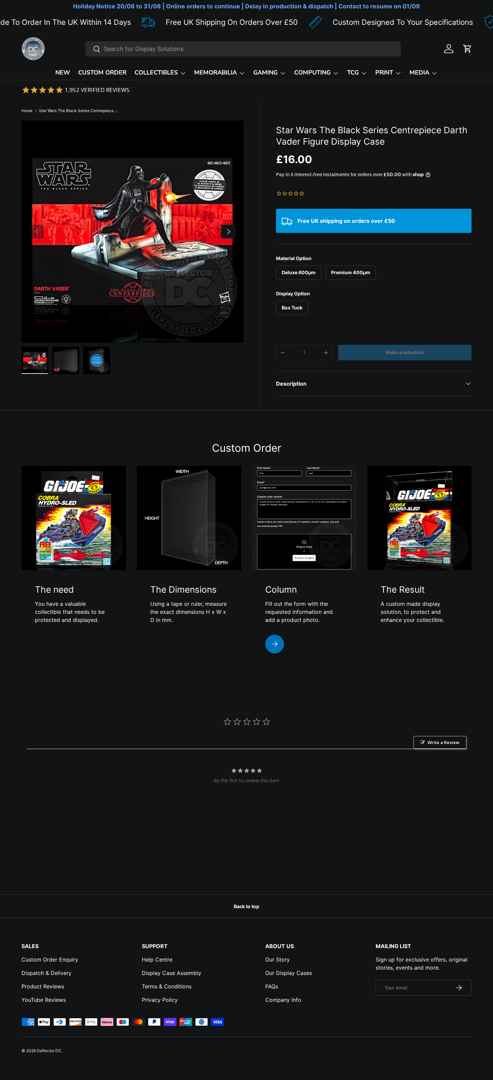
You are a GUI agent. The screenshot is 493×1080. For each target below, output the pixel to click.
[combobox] (243, 48)
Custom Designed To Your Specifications (356, 22)
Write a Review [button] (443, 742)
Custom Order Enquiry (49, 959)
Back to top (246, 906)
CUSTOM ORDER (102, 72)
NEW (62, 72)
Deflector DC (49, 1050)
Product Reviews (42, 986)
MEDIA (419, 72)
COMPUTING (312, 72)
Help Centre (157, 959)
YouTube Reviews (43, 999)
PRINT (384, 72)
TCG (353, 72)
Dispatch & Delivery (46, 973)
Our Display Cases (288, 973)
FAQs (271, 986)
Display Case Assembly (171, 973)
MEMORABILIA (215, 72)
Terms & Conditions (166, 986)
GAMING (265, 72)
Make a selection (405, 352)
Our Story (277, 959)
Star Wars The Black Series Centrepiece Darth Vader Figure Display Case (79, 110)
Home (27, 110)
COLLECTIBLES (156, 72)
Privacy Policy (160, 999)
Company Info (283, 999)
